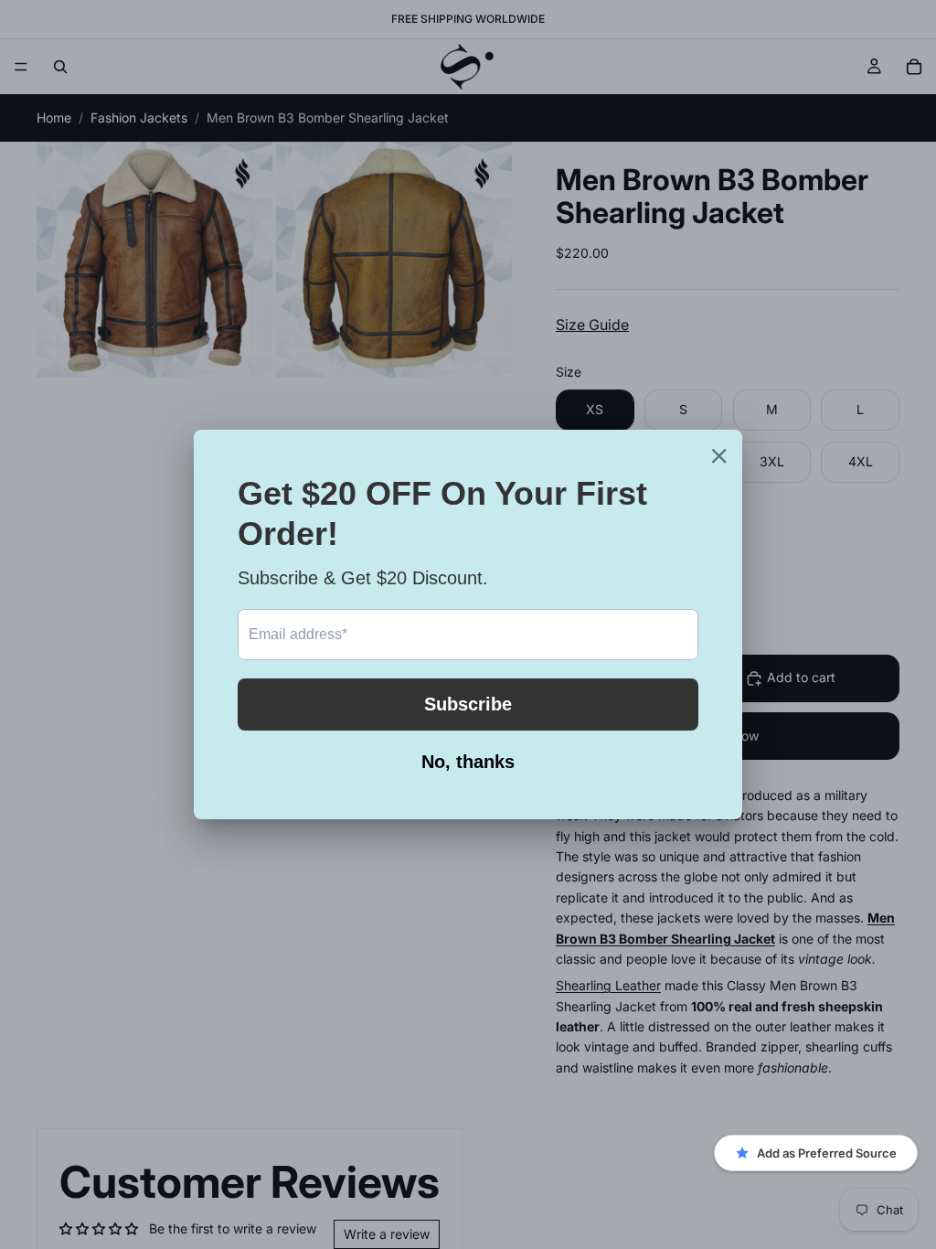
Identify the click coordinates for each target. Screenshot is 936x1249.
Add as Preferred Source (827, 1153)
